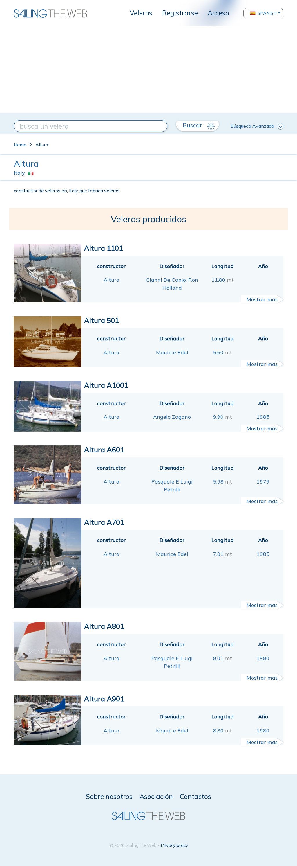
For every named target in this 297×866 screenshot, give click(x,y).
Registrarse (180, 13)
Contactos (195, 796)
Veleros (141, 13)
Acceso (218, 13)
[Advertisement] (148, 69)
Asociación (156, 796)
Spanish (267, 13)
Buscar (193, 125)
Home (20, 145)
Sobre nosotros (109, 796)
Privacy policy (174, 845)
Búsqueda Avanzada (252, 126)
